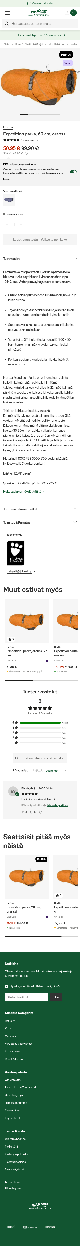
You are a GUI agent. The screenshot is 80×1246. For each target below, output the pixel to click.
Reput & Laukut (14, 1059)
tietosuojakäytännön (48, 986)
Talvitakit (74, 44)
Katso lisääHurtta (19, 571)
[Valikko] (7, 13)
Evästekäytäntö (14, 1169)
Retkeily (10, 1021)
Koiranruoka (12, 1051)
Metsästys (11, 1036)
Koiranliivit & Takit (56, 44)
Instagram (15, 1188)
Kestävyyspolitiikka (16, 1154)
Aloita (6, 44)
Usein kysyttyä (14, 1095)
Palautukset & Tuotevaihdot (21, 1087)
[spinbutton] (14, 224)
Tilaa (56, 997)
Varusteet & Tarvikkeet (18, 1043)
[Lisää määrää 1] (21, 224)
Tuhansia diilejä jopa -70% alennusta (39, 35)
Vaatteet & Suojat (34, 44)
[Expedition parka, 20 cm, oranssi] (27, 877)
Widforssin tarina (15, 1139)
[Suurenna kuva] (40, 84)
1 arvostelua (27, 140)
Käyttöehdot (12, 1118)
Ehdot (6, 178)
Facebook (14, 1182)
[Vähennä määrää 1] (6, 224)
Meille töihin (12, 1146)
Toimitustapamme (16, 1103)
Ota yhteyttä (13, 1080)
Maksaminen (13, 1110)
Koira (18, 44)
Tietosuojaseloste (15, 1162)
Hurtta (8, 127)
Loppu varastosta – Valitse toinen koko (40, 239)
